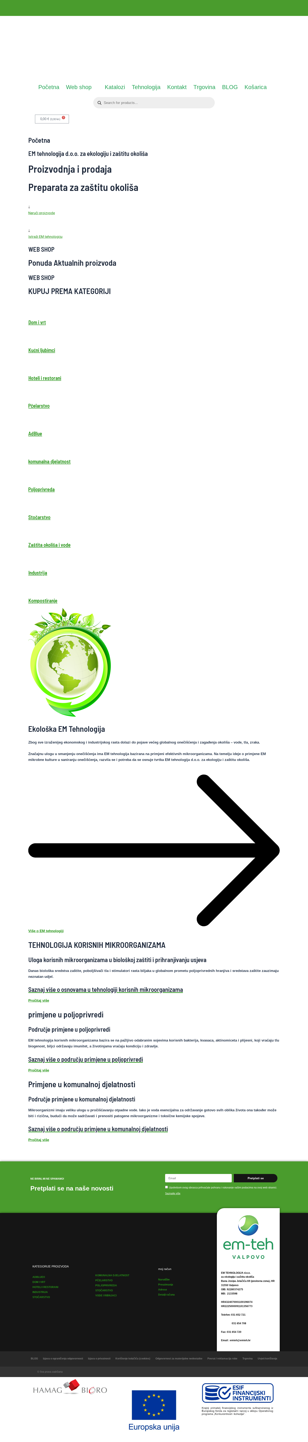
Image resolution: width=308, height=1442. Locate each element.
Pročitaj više (38, 1001)
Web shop (79, 87)
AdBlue (35, 433)
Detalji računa (166, 1294)
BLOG (230, 87)
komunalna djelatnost (49, 461)
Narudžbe (164, 1279)
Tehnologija (146, 87)
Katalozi (115, 87)
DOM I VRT (38, 1282)
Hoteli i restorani (44, 378)
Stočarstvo (39, 517)
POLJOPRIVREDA (106, 1285)
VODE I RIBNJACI (105, 1295)
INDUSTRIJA (40, 1292)
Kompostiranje (42, 600)
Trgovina (204, 87)
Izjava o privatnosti (99, 1358)
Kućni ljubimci (41, 350)
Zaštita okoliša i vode (49, 545)
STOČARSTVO (41, 1297)
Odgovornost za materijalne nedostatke (178, 1358)
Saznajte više (172, 1193)
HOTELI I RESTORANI (45, 1287)
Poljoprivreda (41, 489)
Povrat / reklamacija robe (222, 1358)
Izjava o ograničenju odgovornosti (63, 1358)
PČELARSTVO (104, 1280)
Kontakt (177, 87)
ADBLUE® (38, 1277)
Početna (48, 87)
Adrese (162, 1289)
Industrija (37, 573)
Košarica (256, 87)
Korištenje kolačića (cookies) (132, 1358)
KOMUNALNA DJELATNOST (112, 1275)
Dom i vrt (37, 322)
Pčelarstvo (39, 406)
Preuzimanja (165, 1284)
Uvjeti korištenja (267, 1358)
